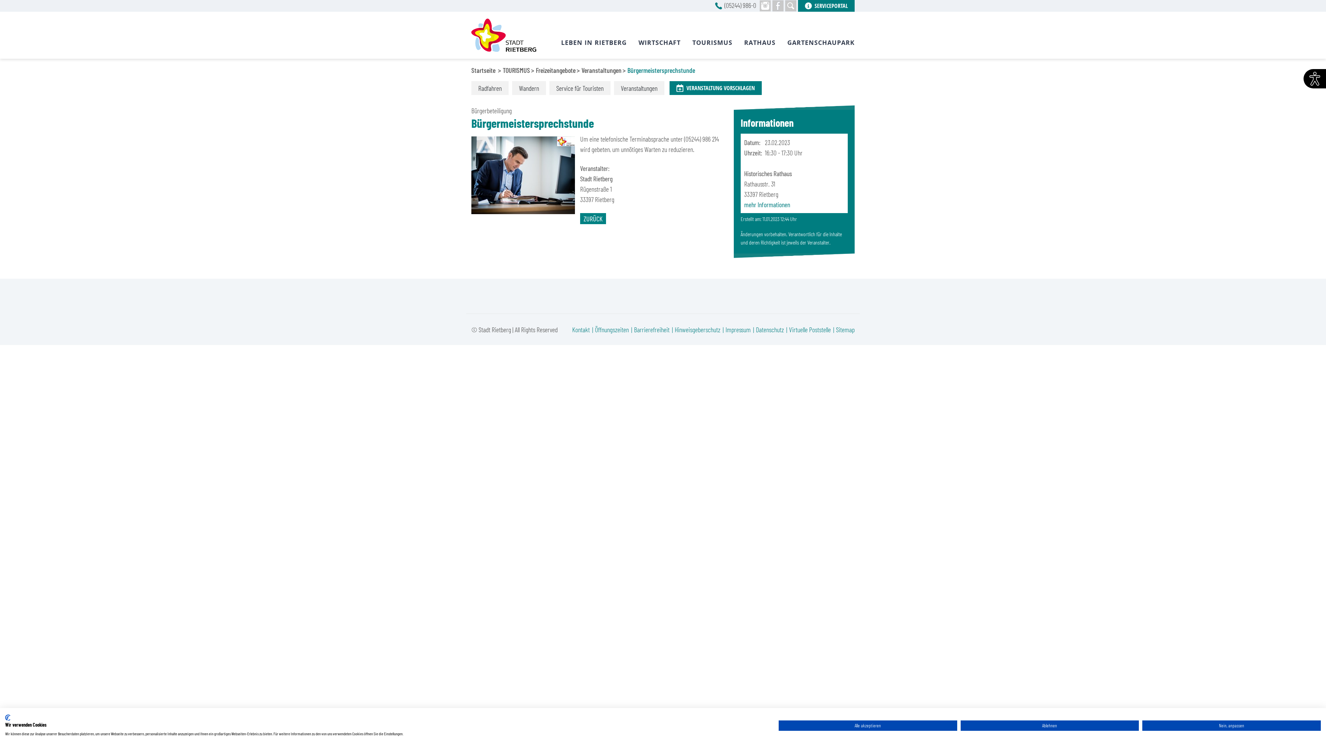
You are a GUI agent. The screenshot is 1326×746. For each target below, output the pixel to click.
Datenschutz (770, 329)
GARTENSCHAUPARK (821, 42)
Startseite (483, 70)
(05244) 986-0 (740, 5)
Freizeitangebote (556, 70)
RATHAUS (760, 42)
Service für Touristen (580, 88)
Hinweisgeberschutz (697, 329)
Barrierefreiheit (652, 329)
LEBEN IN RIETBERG (594, 42)
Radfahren (490, 88)
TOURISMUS (516, 70)
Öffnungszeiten (612, 329)
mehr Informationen (767, 204)
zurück (593, 218)
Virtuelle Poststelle (810, 329)
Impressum (738, 329)
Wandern (529, 88)
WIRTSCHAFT (659, 42)
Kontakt (581, 329)
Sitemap (845, 329)
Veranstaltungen (602, 70)
